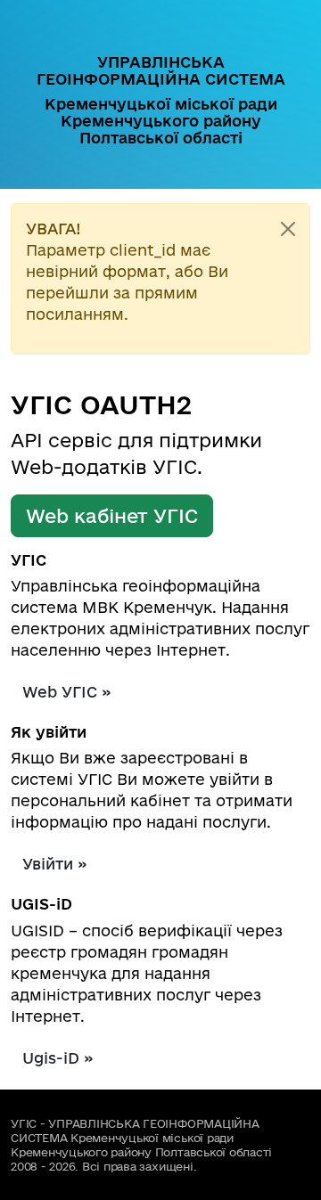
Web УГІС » (66, 691)
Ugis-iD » (58, 1057)
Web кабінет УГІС (112, 516)
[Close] (288, 229)
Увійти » (54, 863)
